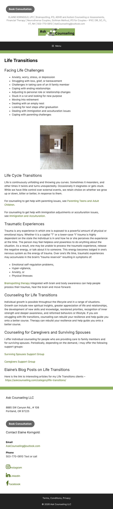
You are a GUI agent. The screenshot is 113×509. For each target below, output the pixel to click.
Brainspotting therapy (17, 283)
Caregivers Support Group (19, 361)
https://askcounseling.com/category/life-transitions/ (35, 380)
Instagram (16, 467)
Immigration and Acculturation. (27, 215)
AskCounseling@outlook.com (23, 446)
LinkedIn (15, 475)
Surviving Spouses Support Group (24, 354)
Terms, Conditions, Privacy (56, 498)
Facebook (14, 484)
